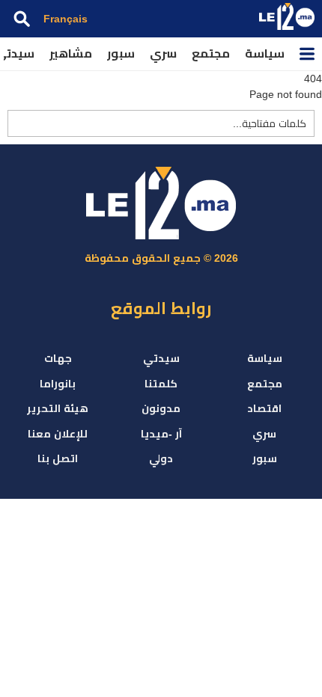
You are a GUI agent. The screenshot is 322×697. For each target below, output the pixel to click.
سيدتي (161, 358)
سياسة (265, 53)
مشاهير (70, 53)
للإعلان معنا (58, 434)
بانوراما (58, 384)
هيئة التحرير (57, 408)
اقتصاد (264, 408)
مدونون (161, 408)
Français (65, 19)
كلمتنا (161, 384)
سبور (121, 53)
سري (163, 53)
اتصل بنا (57, 458)
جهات (58, 358)
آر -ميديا (161, 434)
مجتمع (211, 53)
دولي (161, 458)
